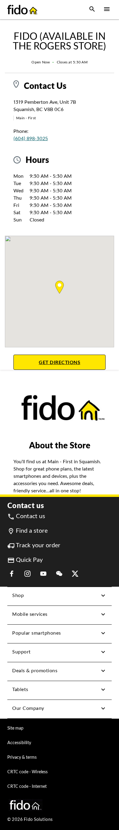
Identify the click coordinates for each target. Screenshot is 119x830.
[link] (26, 516)
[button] (92, 9)
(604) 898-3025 (30, 138)
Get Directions (72, 362)
